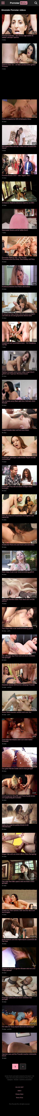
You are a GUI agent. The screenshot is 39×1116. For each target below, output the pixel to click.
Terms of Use (19, 1097)
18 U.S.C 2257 (19, 1087)
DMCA (19, 1090)
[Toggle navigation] (3, 3)
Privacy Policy (19, 1094)
